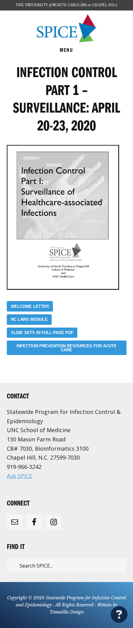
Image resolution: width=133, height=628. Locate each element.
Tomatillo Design (66, 612)
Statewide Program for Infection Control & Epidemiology (66, 28)
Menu (66, 50)
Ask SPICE (19, 476)
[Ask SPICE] (119, 614)
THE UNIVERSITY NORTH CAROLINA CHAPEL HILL (66, 5)
